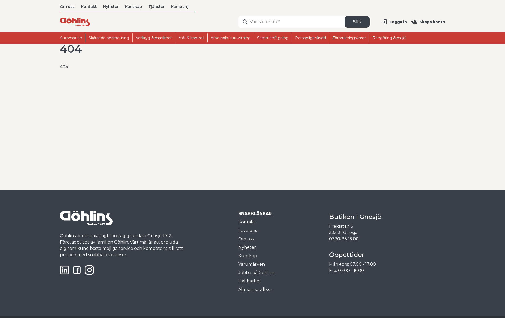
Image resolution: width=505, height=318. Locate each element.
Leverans (247, 230)
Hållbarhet (249, 281)
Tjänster (156, 6)
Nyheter (111, 6)
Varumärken (251, 264)
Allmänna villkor (255, 289)
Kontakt (89, 6)
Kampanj (179, 6)
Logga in (398, 21)
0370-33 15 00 (344, 238)
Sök (357, 21)
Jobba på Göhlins (256, 272)
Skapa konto (432, 21)
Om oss (67, 6)
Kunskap (133, 6)
